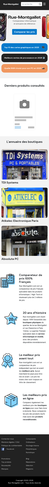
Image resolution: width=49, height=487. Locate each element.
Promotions (5, 459)
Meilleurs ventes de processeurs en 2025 (23, 58)
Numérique (30, 452)
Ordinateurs (30, 442)
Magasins (29, 469)
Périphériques (31, 449)
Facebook (10, 449)
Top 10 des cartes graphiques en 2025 (21, 47)
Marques (4, 469)
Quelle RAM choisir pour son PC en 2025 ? (23, 68)
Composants (31, 439)
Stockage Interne (32, 445)
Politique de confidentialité (11, 445)
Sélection (29, 465)
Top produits (6, 462)
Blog (27, 459)
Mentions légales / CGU (10, 442)
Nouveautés (6, 465)
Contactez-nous (7, 439)
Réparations (30, 462)
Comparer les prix (24, 31)
